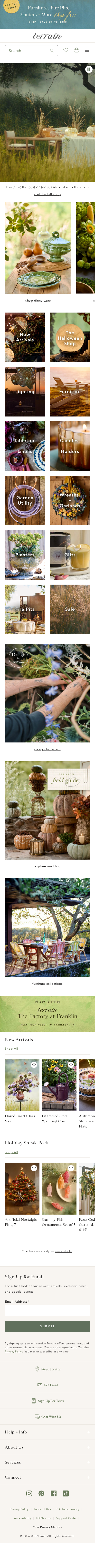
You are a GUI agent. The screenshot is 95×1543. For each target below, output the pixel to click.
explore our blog (48, 866)
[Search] (52, 50)
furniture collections (47, 984)
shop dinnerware (38, 301)
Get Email (51, 1385)
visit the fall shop (47, 194)
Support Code (66, 1518)
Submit (47, 1326)
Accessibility (22, 1518)
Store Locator (51, 1369)
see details (63, 1251)
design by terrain (47, 749)
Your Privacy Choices (47, 1527)
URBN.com (43, 1518)
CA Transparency (68, 1509)
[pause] (89, 69)
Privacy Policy (14, 1351)
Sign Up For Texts (51, 1401)
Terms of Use (42, 1509)
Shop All (11, 1049)
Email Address (16, 1302)
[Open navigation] (87, 50)
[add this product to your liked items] (33, 1064)
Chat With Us (51, 1417)
